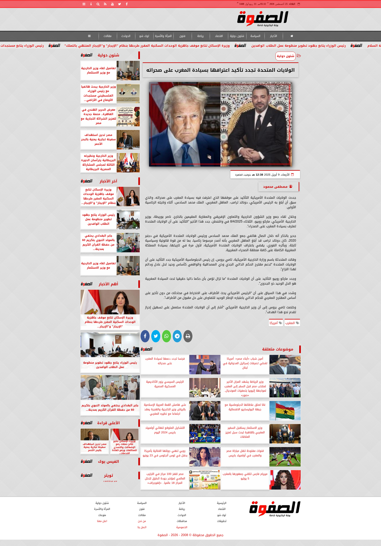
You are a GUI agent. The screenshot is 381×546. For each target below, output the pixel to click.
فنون (182, 36)
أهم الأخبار (108, 284)
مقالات (108, 36)
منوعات (102, 515)
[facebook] (127, 4)
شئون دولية (237, 36)
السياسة (255, 36)
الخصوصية (181, 527)
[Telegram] (177, 336)
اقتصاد (219, 36)
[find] (98, 4)
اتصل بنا (141, 527)
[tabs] (84, 4)
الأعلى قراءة (108, 423)
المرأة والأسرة (163, 36)
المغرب (290, 323)
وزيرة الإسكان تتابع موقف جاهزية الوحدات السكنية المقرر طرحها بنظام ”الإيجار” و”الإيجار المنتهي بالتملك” (181, 46)
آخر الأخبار (108, 181)
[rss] (105, 4)
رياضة (200, 36)
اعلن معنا (102, 521)
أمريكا (274, 323)
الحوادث (125, 36)
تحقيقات (221, 521)
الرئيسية (221, 502)
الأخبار (273, 36)
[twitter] (119, 4)
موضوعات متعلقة (277, 349)
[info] (91, 4)
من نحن (142, 521)
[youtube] (112, 4)
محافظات (182, 521)
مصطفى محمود (275, 187)
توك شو (144, 36)
